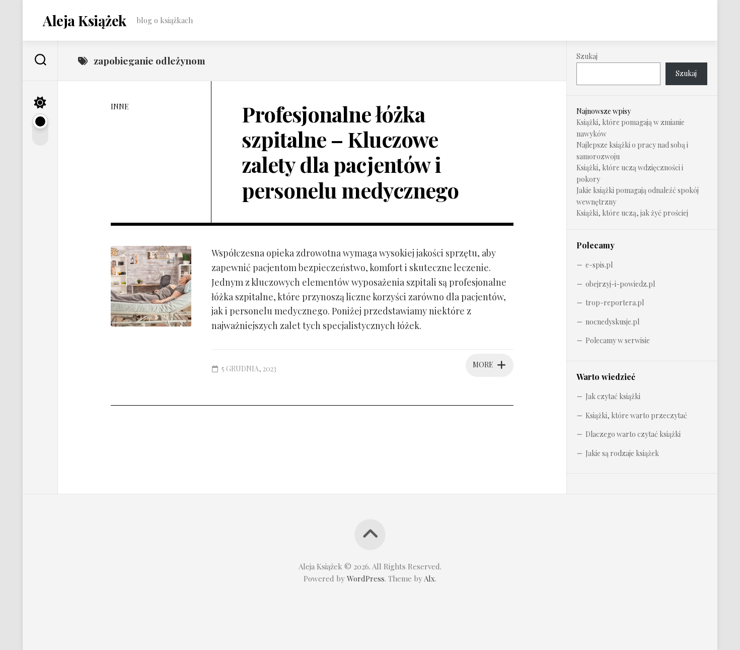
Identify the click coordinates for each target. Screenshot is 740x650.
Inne (120, 106)
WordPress (366, 578)
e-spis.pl (599, 265)
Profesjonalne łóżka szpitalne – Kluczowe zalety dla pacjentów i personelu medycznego (350, 152)
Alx (429, 578)
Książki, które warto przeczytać (636, 415)
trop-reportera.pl (614, 302)
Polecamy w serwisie (617, 340)
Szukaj (587, 56)
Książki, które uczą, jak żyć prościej (632, 213)
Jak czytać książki (612, 396)
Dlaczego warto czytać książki (633, 434)
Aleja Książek (84, 20)
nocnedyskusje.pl (612, 322)
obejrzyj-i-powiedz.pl (620, 284)
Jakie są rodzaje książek (622, 453)
